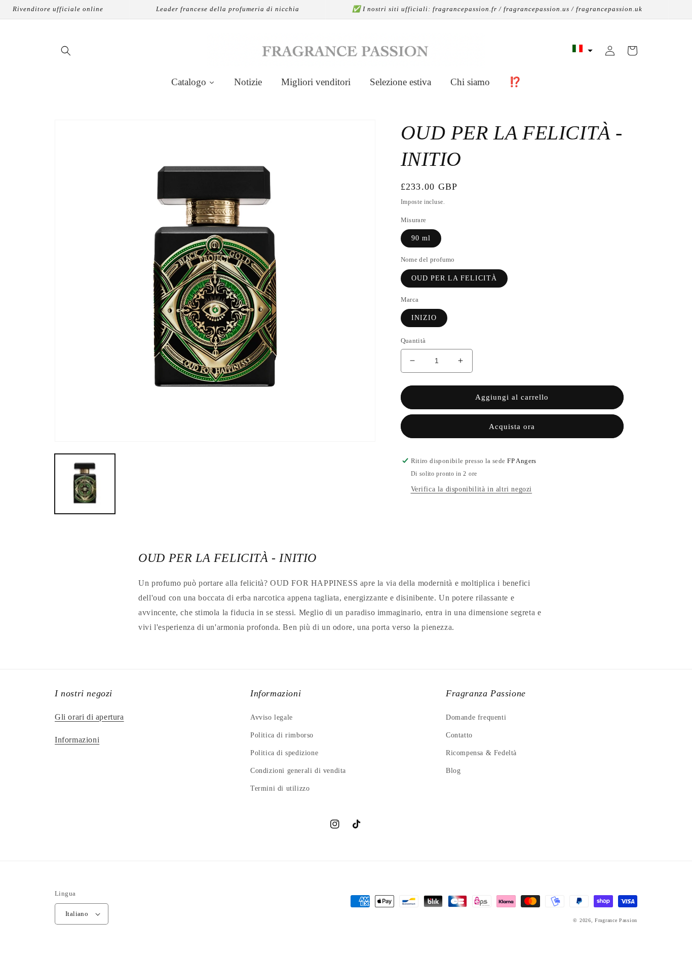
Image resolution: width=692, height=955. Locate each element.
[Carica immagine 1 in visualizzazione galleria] (85, 484)
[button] (66, 51)
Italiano (76, 913)
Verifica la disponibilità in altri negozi (471, 489)
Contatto (459, 735)
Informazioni (77, 739)
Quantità (413, 340)
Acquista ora (512, 426)
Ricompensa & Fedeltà (481, 753)
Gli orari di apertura (89, 717)
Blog (453, 770)
